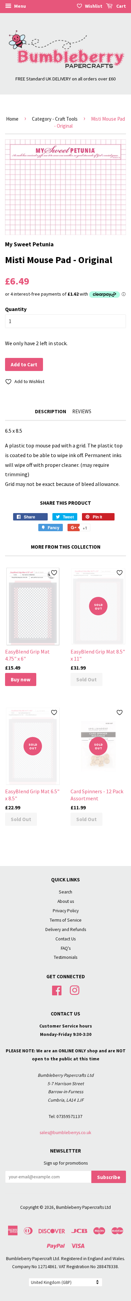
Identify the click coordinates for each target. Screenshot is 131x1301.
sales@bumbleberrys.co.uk (65, 1132)
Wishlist (93, 6)
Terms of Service (66, 920)
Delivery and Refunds (65, 929)
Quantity (16, 309)
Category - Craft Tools (55, 119)
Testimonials (65, 957)
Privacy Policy (66, 911)
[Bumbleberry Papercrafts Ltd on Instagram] (75, 990)
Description (50, 411)
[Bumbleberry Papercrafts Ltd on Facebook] (57, 990)
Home (12, 119)
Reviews (81, 411)
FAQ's (66, 948)
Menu (19, 6)
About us (65, 901)
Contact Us (65, 939)
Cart (120, 6)
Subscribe (108, 1177)
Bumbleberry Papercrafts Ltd (83, 1207)
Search (65, 892)
